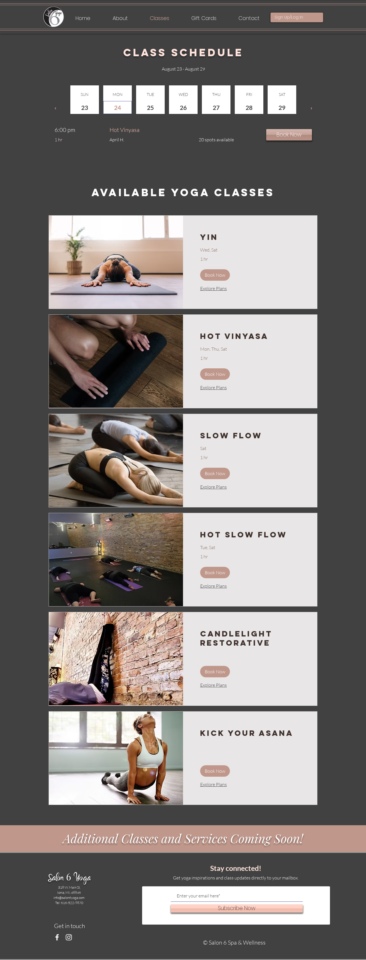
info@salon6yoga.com (69, 897)
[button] (215, 275)
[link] (250, 237)
